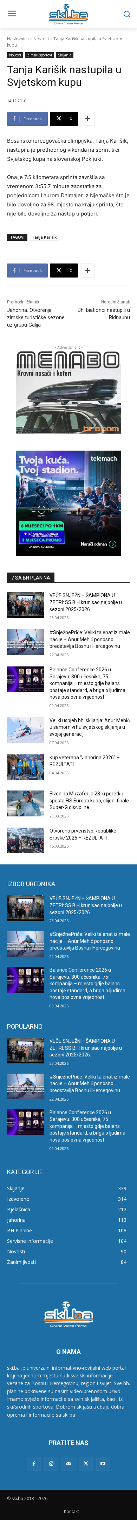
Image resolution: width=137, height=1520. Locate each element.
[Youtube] (103, 1464)
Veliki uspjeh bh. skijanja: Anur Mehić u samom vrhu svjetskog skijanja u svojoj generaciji (90, 727)
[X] (86, 1464)
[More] (87, 119)
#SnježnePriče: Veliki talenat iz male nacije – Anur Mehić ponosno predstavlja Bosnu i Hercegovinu (90, 639)
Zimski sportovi (39, 55)
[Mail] (68, 1464)
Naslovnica (18, 39)
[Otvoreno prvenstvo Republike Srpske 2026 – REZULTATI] (25, 841)
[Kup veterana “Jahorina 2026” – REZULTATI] (25, 767)
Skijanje (64, 55)
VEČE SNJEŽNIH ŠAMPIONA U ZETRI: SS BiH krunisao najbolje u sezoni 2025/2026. (86, 602)
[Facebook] (34, 1464)
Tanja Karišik (44, 237)
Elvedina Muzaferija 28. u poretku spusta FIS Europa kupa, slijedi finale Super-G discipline (89, 800)
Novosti (41, 39)
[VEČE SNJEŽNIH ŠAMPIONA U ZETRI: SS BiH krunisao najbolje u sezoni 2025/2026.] (25, 605)
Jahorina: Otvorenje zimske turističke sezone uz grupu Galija (36, 317)
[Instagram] (51, 1464)
